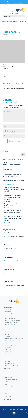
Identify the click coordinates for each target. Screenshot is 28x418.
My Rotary (7, 393)
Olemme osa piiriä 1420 (10, 318)
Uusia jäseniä (7, 399)
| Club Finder (15, 3)
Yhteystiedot (7, 396)
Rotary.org (11, 1)
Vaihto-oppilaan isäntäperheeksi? (12, 340)
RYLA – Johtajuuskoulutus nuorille (12, 365)
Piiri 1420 (7, 389)
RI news (6, 381)
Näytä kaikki (7, 225)
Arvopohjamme (8, 309)
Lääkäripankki (8, 351)
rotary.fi (4, 21)
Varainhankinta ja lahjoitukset (11, 345)
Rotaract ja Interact (9, 349)
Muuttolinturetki (9, 269)
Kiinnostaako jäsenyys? (10, 363)
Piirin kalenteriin (8, 377)
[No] (26, 412)
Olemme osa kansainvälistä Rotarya (12, 320)
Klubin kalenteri (8, 375)
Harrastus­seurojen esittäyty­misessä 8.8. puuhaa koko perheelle (13, 197)
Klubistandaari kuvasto (10, 324)
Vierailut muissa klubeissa (11, 322)
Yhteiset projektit (8, 347)
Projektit (6, 343)
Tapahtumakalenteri (9, 373)
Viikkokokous (8, 233)
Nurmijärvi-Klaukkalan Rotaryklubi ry (16, 21)
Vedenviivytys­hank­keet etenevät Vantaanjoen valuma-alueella (14, 189)
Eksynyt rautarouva (10, 245)
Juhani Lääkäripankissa (10, 354)
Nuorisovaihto (8, 3)
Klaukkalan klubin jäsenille (10, 386)
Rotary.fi (6, 1)
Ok (14, 413)
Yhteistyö (7, 356)
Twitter (21, 1)
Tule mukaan (7, 359)
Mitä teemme (7, 332)
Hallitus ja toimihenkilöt (10, 313)
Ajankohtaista (8, 368)
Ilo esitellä (7, 327)
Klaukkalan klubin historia (10, 329)
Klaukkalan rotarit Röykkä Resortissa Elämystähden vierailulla (13, 218)
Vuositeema (7, 316)
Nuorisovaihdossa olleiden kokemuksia (14, 338)
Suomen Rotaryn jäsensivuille (11, 391)
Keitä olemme (8, 307)
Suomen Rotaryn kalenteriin (11, 379)
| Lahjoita (20, 3)
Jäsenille (6, 384)
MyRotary (17, 1)
